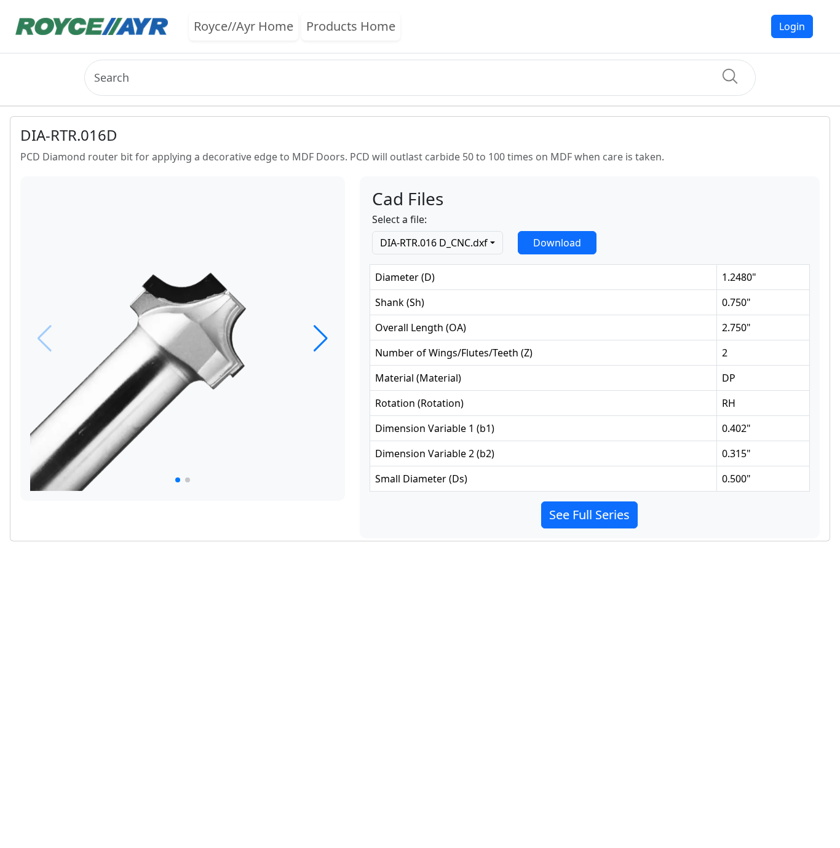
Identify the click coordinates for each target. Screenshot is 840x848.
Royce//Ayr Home (243, 26)
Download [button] (557, 242)
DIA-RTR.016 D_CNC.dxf (434, 242)
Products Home (350, 26)
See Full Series (589, 514)
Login (792, 26)
